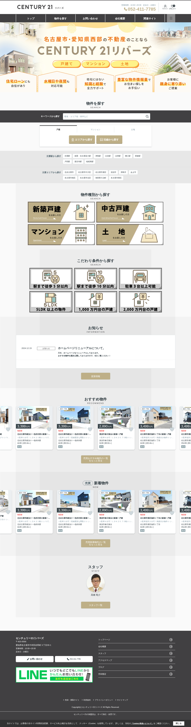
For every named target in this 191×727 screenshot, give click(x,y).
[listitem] (34, 428)
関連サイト (150, 18)
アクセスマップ (105, 660)
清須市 (113, 172)
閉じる (179, 723)
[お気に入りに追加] (8, 429)
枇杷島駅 (90, 161)
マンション (95, 129)
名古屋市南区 (70, 178)
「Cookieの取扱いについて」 (142, 723)
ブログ (101, 667)
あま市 (133, 172)
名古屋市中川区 (84, 172)
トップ (31, 18)
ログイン (165, 8)
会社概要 (120, 18)
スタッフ (102, 653)
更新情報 (95, 376)
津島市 (123, 172)
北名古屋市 (69, 172)
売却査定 (102, 674)
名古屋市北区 (85, 178)
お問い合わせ (90, 18)
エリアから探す (84, 139)
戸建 (58, 129)
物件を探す (60, 18)
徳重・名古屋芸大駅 (83, 156)
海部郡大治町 (100, 178)
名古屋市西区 (116, 178)
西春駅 (138, 156)
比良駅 (108, 156)
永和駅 (118, 156)
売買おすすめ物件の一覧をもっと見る (95, 459)
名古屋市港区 (100, 172)
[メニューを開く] (171, 18)
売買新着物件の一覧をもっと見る (96, 543)
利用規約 (87, 700)
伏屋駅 (67, 156)
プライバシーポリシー (104, 700)
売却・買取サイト (72, 700)
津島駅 (98, 156)
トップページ (104, 639)
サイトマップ (122, 700)
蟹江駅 (128, 156)
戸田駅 (67, 161)
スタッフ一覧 (95, 605)
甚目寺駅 (78, 161)
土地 (133, 129)
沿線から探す (111, 139)
